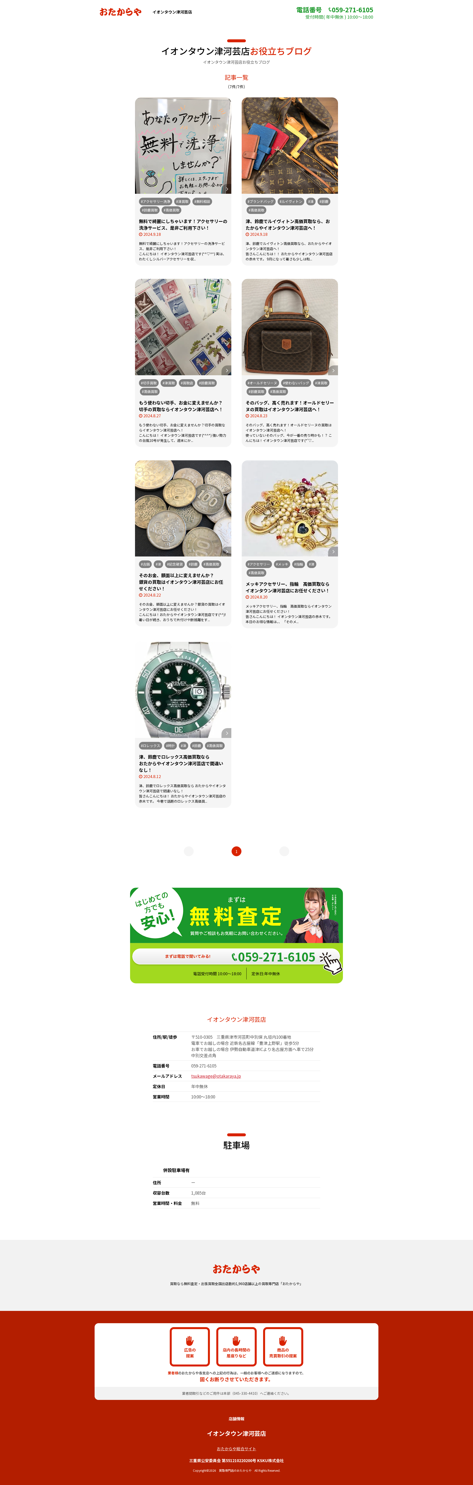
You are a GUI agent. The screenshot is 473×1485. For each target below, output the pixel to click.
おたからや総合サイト (236, 1449)
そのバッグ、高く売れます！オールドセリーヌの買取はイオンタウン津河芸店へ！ (290, 405)
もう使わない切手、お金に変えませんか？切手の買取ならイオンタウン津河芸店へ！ (181, 405)
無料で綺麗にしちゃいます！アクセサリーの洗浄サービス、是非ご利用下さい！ (183, 224)
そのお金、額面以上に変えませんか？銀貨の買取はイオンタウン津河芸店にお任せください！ (181, 582)
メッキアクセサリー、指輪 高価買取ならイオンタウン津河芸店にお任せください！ (288, 587)
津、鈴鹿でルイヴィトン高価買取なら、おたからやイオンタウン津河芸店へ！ (288, 224)
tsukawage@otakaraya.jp (216, 1076)
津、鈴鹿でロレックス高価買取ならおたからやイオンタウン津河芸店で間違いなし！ (181, 763)
